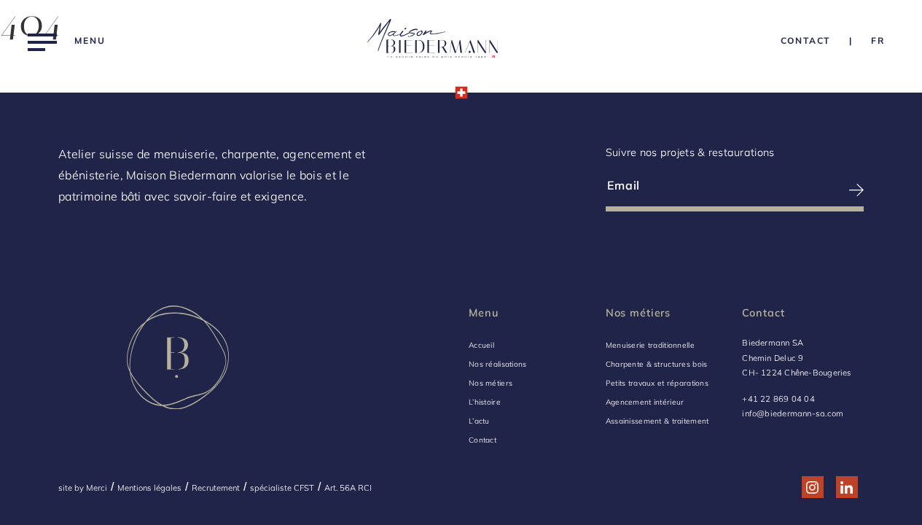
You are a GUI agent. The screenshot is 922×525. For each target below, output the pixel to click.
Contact (482, 440)
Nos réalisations (498, 364)
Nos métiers (490, 383)
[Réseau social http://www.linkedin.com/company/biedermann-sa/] (846, 487)
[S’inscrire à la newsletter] (800, 190)
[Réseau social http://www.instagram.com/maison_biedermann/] (812, 487)
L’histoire (485, 402)
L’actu (479, 421)
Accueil (481, 345)
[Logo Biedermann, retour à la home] (432, 41)
